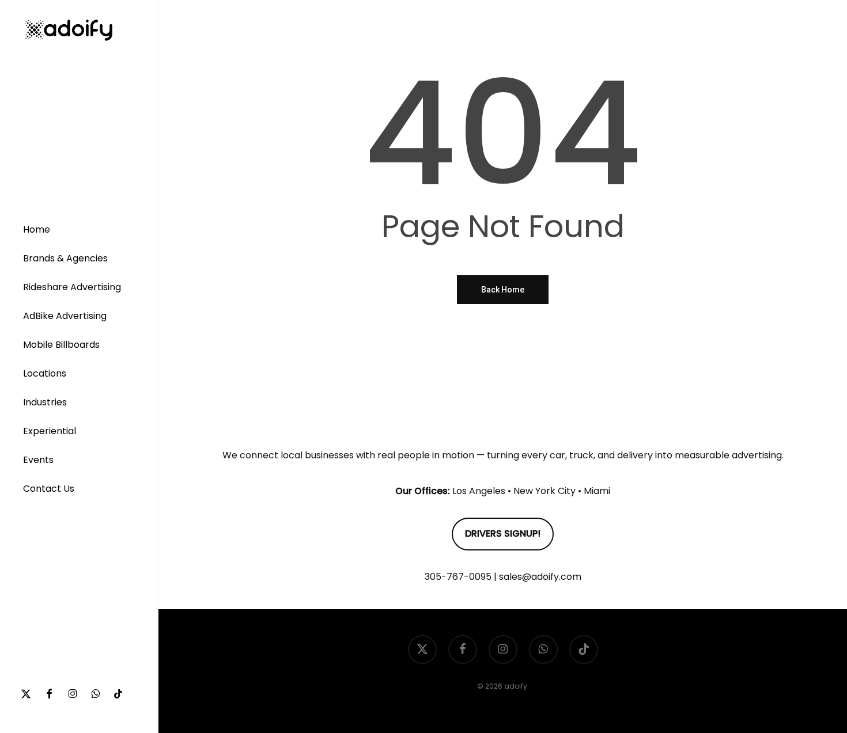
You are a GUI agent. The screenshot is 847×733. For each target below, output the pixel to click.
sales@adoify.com (540, 576)
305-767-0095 (458, 576)
